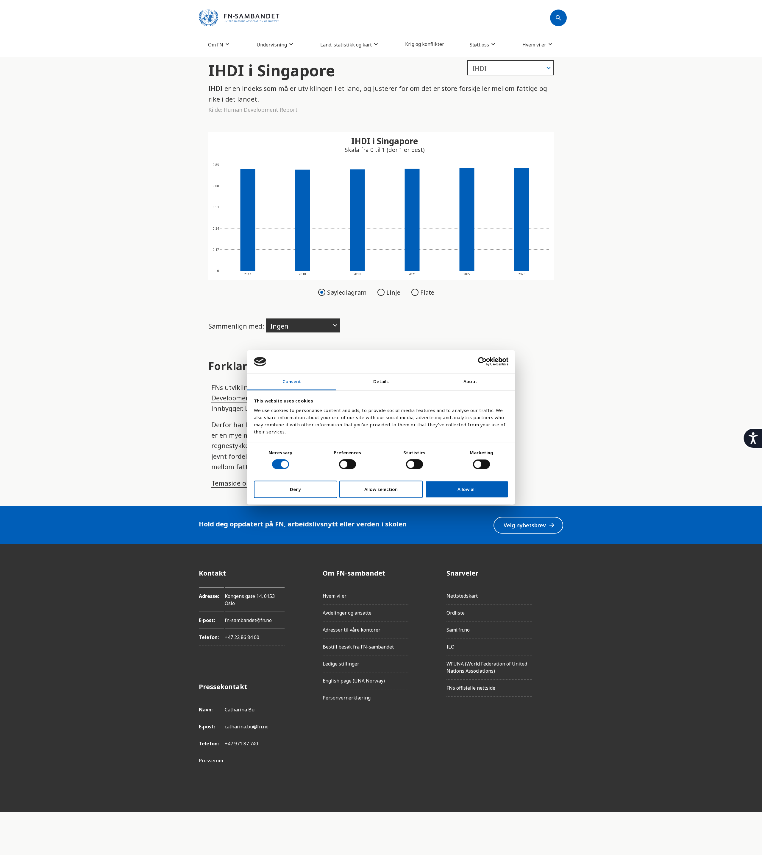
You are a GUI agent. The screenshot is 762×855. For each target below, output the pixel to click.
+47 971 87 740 (241, 743)
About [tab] (470, 381)
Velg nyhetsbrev (529, 525)
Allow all (466, 489)
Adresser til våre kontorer (351, 630)
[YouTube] (558, 639)
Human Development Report (261, 109)
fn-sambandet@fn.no (248, 620)
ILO (450, 646)
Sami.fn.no (458, 630)
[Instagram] (558, 589)
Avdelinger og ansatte (347, 613)
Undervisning (272, 44)
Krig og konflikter (424, 44)
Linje (394, 292)
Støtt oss (479, 44)
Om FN (215, 44)
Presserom (211, 760)
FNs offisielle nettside (470, 688)
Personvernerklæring (347, 697)
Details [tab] (381, 381)
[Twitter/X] (558, 623)
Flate (427, 292)
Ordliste (455, 613)
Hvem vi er (534, 44)
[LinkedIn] (558, 606)
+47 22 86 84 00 (242, 637)
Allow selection (381, 489)
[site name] (239, 18)
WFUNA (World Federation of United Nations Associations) (486, 667)
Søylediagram (347, 292)
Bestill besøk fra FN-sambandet (358, 646)
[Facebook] (558, 573)
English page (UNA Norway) (354, 680)
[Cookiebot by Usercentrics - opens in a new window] (482, 361)
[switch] (347, 464)
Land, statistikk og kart (346, 44)
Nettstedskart (462, 596)
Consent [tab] (291, 381)
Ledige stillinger (341, 663)
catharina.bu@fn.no (246, 726)
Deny (295, 489)
